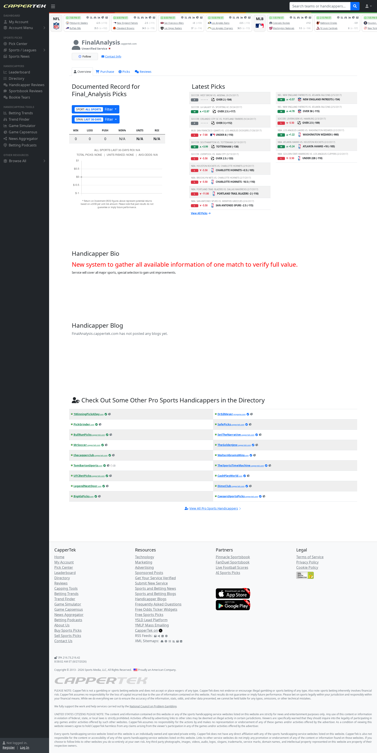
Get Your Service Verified (155, 578)
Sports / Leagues (22, 50)
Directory (16, 78)
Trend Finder (19, 119)
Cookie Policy (307, 567)
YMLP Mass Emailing (152, 625)
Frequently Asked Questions (158, 604)
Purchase (106, 72)
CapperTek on (146, 630)
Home (59, 557)
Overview (84, 72)
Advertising (144, 567)
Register (9, 747)
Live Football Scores (232, 567)
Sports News (19, 56)
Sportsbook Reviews (26, 91)
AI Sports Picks (228, 572)
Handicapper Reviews (27, 84)
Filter (95, 109)
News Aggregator (23, 138)
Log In (24, 747)
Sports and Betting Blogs (155, 593)
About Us (62, 625)
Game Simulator (22, 125)
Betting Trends (21, 113)
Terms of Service (310, 557)
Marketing (143, 562)
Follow (86, 56)
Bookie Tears (19, 97)
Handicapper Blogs (150, 598)
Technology (144, 557)
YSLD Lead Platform (151, 619)
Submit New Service (151, 583)
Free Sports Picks (149, 614)
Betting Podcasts (23, 145)
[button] (368, 6)
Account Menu (21, 27)
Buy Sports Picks (68, 630)
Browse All (17, 160)
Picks (126, 72)
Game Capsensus (23, 132)
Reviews (145, 72)
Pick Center (18, 43)
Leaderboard (19, 72)
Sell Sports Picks (67, 635)
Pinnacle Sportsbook (233, 557)
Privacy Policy (307, 562)
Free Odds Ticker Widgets (156, 609)
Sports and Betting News (155, 588)
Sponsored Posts (149, 572)
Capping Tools (66, 588)
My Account (18, 21)
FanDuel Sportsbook (233, 562)
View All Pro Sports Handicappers (213, 508)
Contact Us (63, 640)
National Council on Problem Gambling (153, 706)
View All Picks (199, 213)
